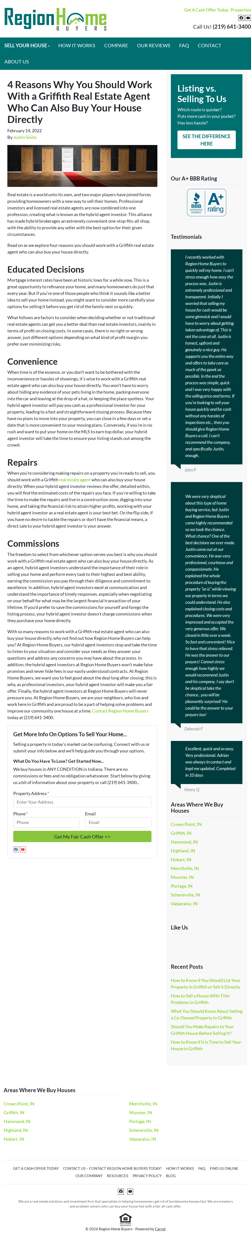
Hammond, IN (184, 842)
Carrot (160, 1229)
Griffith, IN (181, 833)
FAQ (184, 45)
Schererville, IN (185, 894)
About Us (16, 61)
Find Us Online (224, 1168)
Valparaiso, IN (184, 903)
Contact (209, 45)
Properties (241, 9)
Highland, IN (183, 850)
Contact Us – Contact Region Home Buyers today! (112, 1168)
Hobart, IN (181, 859)
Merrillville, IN (185, 868)
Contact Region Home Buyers (120, 710)
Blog (171, 1175)
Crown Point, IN (186, 824)
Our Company (88, 1175)
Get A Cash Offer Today (206, 9)
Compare (116, 45)
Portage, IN (182, 886)
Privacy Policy (147, 1175)
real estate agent (75, 479)
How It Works (76, 45)
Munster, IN (182, 877)
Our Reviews (153, 45)
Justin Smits (25, 137)
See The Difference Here (207, 139)
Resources (117, 1175)
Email (90, 813)
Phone (20, 813)
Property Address (31, 793)
